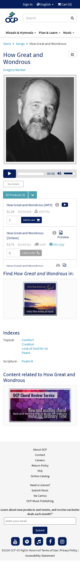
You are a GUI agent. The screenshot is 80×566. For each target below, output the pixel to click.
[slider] (67, 172)
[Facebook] (50, 541)
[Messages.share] (72, 54)
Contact (40, 455)
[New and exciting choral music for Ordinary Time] (40, 405)
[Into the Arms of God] (40, 298)
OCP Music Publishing (40, 501)
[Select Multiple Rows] (32, 195)
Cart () (66, 4)
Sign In (28, 4)
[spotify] (27, 541)
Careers (40, 460)
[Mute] (59, 173)
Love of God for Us (35, 348)
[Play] (9, 173)
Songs (20, 43)
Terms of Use (49, 550)
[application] (40, 173)
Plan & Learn (48, 32)
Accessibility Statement (40, 555)
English (45, 4)
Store (7, 43)
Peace (26, 352)
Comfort (28, 340)
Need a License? (40, 485)
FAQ (40, 471)
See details (13, 184)
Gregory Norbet (14, 70)
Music (67, 32)
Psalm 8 (27, 361)
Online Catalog (40, 476)
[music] (39, 541)
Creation (28, 344)
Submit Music (40, 490)
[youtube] (15, 541)
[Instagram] (62, 541)
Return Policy (40, 465)
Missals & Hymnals (20, 32)
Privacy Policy (68, 550)
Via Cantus (40, 496)
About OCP (40, 449)
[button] (56, 244)
